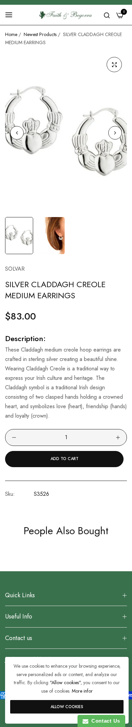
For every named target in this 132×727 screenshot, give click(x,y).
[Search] (107, 15)
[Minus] (14, 437)
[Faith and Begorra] (66, 15)
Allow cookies (66, 707)
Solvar (15, 269)
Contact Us (104, 721)
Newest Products (40, 34)
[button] (115, 133)
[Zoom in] (114, 64)
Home (11, 34)
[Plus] (118, 437)
